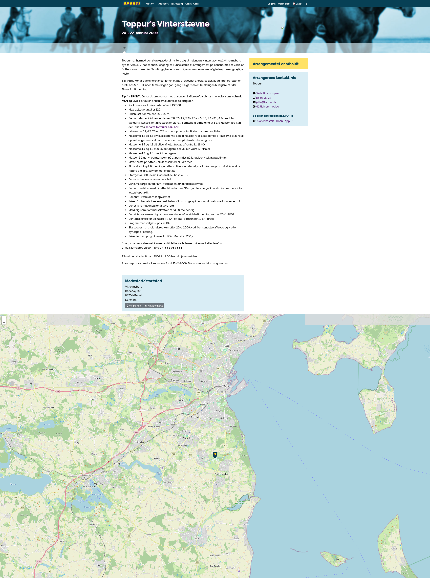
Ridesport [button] (163, 3)
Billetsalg (177, 3)
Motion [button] (150, 3)
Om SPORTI (192, 3)
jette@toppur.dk (266, 102)
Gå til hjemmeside (267, 106)
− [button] (4, 322)
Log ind (271, 3)
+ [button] (4, 318)
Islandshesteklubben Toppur (274, 121)
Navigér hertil (155, 305)
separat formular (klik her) (162, 127)
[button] (297, 3)
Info (124, 48)
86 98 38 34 (263, 97)
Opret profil (284, 3)
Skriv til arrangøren (268, 93)
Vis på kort (134, 305)
